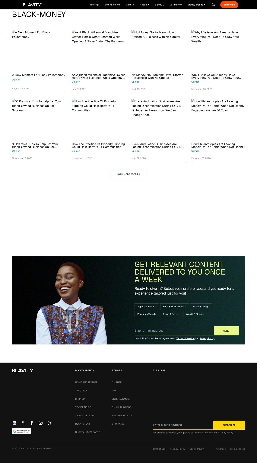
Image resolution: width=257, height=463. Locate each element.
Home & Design (201, 306)
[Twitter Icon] (23, 422)
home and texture (86, 382)
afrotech (81, 390)
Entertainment (121, 398)
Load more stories (128, 174)
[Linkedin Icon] (14, 423)
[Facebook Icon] (31, 423)
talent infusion (84, 415)
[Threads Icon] (49, 423)
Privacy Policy (207, 338)
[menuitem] (144, 4)
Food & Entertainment (174, 306)
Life (114, 390)
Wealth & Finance (195, 314)
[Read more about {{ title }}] (39, 50)
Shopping (118, 423)
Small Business (121, 407)
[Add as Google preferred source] (21, 431)
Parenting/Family (146, 314)
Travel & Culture (171, 314)
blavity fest (82, 423)
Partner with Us (122, 415)
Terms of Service (185, 338)
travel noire (83, 407)
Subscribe (229, 4)
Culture (117, 382)
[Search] (213, 4)
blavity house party (87, 432)
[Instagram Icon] (40, 423)
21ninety (80, 398)
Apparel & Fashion (146, 306)
